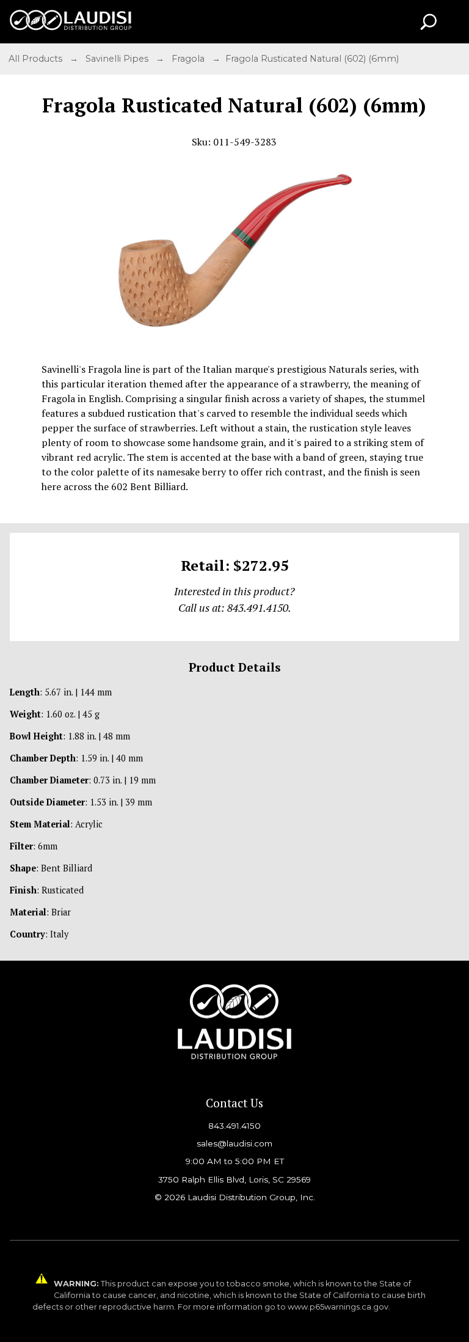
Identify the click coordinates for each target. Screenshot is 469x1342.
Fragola (189, 58)
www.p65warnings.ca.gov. (339, 1306)
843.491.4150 (234, 1126)
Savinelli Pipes (118, 58)
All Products (37, 58)
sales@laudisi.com (234, 1143)
